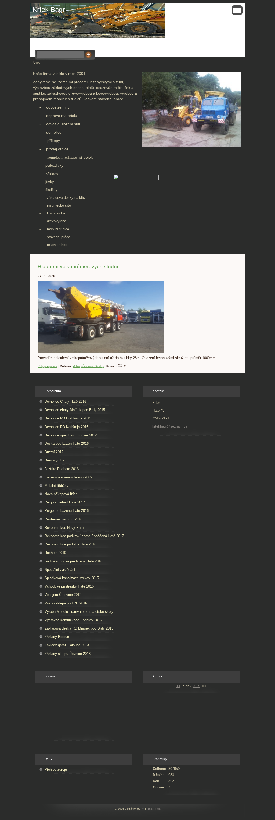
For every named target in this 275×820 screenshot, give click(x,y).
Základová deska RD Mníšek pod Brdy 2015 (79, 628)
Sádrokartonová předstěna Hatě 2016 (73, 561)
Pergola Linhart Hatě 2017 (65, 502)
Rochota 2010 (55, 553)
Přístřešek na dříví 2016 (63, 519)
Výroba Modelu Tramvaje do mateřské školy (79, 612)
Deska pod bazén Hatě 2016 (67, 444)
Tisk (158, 808)
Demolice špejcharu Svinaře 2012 (71, 435)
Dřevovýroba (54, 460)
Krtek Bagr (48, 9)
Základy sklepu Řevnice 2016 (68, 654)
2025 (196, 686)
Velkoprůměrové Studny (88, 366)
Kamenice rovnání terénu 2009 (68, 477)
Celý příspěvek (47, 366)
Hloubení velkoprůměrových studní (78, 266)
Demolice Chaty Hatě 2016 (65, 401)
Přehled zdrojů (56, 769)
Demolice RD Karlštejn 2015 (66, 427)
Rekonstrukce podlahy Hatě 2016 (70, 544)
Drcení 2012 (54, 452)
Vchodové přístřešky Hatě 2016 (69, 586)
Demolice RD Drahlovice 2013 (68, 418)
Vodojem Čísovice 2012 (63, 595)
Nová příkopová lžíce (61, 494)
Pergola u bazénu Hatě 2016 (67, 511)
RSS (150, 808)
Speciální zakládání (60, 570)
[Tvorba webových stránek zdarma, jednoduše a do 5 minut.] (143, 809)
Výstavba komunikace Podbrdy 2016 (73, 620)
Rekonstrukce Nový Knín (64, 528)
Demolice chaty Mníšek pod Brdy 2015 (75, 410)
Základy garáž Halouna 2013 (67, 645)
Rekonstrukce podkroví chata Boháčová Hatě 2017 (84, 536)
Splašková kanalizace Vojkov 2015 (72, 578)
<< (178, 686)
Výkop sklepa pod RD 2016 (66, 603)
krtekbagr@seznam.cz (169, 426)
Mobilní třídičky (56, 486)
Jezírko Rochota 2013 (62, 469)
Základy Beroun (57, 637)
